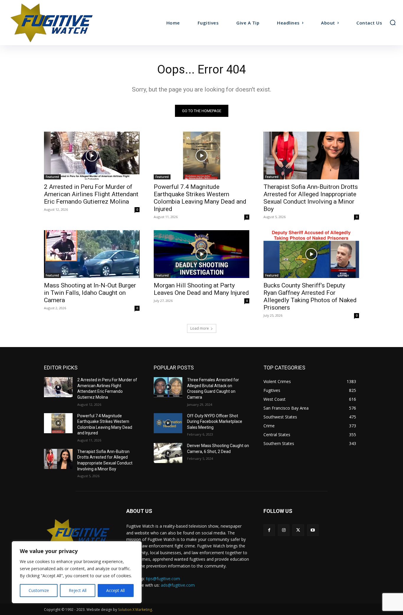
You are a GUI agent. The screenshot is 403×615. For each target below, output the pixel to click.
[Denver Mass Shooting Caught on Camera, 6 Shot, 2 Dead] (168, 453)
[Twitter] (298, 530)
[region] (77, 572)
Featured (52, 177)
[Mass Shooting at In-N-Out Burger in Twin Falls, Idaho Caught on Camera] (92, 254)
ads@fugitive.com (178, 585)
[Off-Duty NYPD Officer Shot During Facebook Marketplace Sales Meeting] (168, 423)
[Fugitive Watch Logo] (78, 533)
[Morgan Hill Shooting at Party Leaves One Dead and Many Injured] (201, 254)
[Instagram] (283, 530)
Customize (39, 590)
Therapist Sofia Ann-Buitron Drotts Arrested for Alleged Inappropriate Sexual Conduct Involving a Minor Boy (310, 197)
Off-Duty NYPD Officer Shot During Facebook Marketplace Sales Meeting (214, 421)
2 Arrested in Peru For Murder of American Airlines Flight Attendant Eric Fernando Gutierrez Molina (91, 194)
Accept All (115, 590)
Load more (199, 328)
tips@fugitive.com (163, 578)
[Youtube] (313, 530)
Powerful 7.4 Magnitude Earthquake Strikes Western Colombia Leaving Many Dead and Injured (200, 197)
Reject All (77, 590)
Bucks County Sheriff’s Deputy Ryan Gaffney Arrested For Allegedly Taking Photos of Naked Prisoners (310, 296)
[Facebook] (269, 530)
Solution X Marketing (135, 609)
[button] (392, 22)
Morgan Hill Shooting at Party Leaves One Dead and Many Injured (201, 289)
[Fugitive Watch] (55, 22)
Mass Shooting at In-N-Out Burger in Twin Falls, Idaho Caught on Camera (90, 293)
